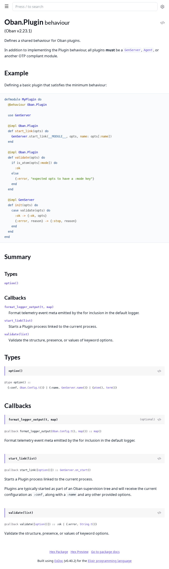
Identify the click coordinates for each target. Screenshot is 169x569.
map (80, 431)
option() (11, 283)
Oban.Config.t (30, 387)
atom (97, 387)
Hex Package (59, 552)
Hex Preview (79, 552)
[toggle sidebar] (5, 6)
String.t (86, 524)
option (43, 470)
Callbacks (15, 298)
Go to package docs (105, 552)
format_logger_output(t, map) (29, 307)
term (109, 387)
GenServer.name (72, 387)
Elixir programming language (110, 561)
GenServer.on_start (74, 470)
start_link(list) (18, 320)
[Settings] (162, 6)
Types (10, 274)
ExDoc (58, 561)
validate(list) (16, 334)
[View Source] (162, 20)
